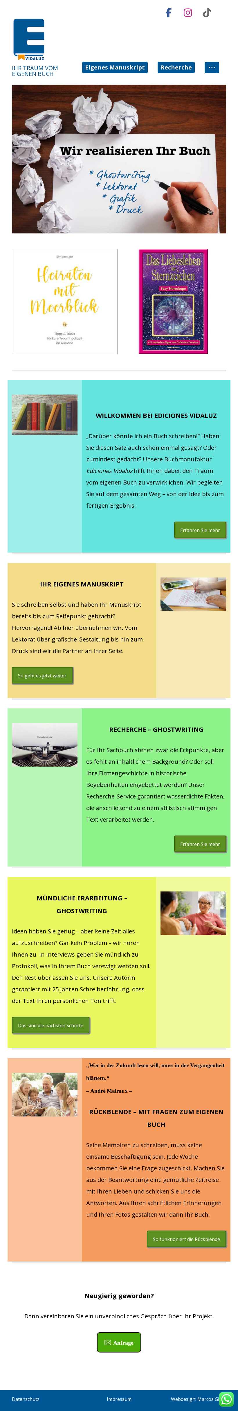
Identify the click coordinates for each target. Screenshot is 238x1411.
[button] (168, 12)
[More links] (212, 67)
